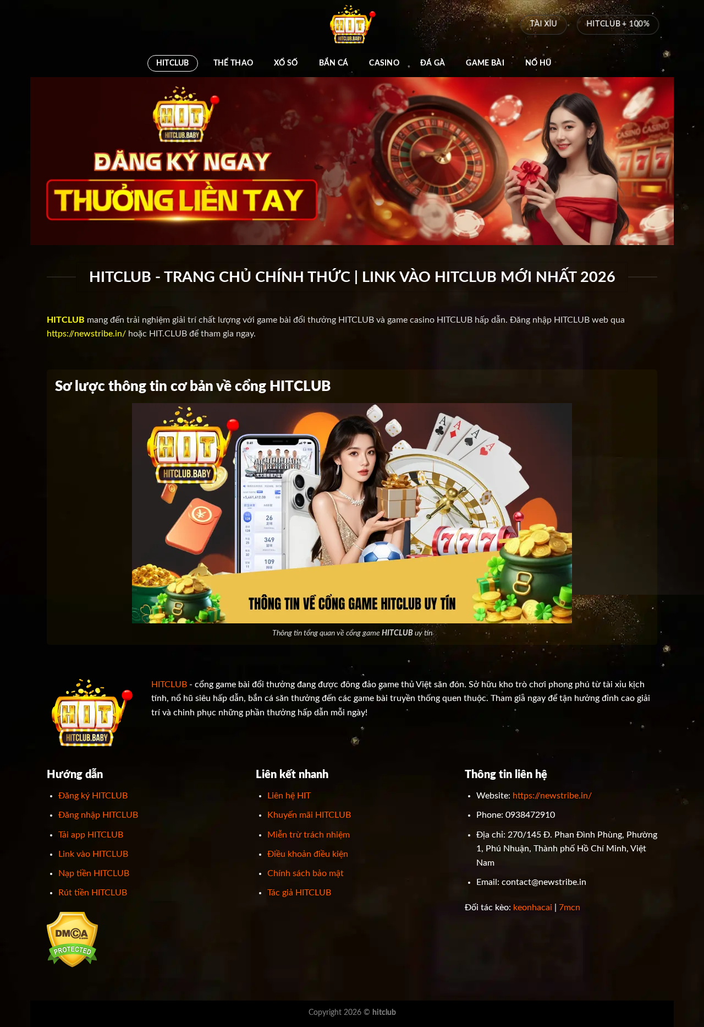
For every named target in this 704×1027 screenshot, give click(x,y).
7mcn (569, 907)
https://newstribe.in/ (86, 333)
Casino (384, 63)
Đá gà (432, 63)
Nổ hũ (538, 63)
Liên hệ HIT (289, 795)
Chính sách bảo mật (305, 873)
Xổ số (286, 63)
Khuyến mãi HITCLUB (309, 815)
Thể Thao (233, 63)
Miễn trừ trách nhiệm (308, 834)
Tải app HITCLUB (90, 834)
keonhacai (532, 907)
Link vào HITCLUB (93, 854)
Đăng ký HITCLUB (93, 795)
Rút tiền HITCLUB (92, 892)
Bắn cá (334, 63)
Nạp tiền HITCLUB (93, 873)
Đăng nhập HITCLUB (98, 815)
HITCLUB (172, 63)
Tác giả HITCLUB (299, 892)
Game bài (485, 63)
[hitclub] (352, 25)
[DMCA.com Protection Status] (72, 938)
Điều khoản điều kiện (307, 854)
